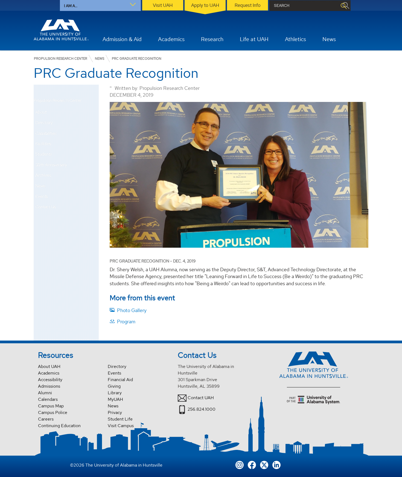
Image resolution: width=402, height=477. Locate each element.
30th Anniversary (51, 165)
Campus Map (51, 406)
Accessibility (50, 379)
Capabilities (46, 133)
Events (41, 196)
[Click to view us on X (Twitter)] (264, 464)
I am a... (70, 5)
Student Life (120, 419)
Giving (114, 386)
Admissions (49, 386)
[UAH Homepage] (61, 30)
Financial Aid (120, 379)
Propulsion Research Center (57, 100)
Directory (44, 122)
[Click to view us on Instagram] (239, 464)
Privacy (115, 412)
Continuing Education (59, 426)
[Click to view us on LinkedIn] (276, 464)
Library (115, 393)
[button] (95, 123)
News (40, 186)
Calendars (48, 399)
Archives (43, 175)
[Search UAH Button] (343, 5)
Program (126, 321)
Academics (48, 373)
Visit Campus (121, 426)
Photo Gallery (132, 310)
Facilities (43, 144)
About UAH (49, 366)
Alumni (45, 393)
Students (43, 154)
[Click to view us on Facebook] (252, 464)
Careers (46, 419)
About (41, 112)
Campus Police (52, 412)
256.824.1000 (201, 409)
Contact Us (45, 207)
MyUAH (115, 399)
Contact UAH (201, 398)
